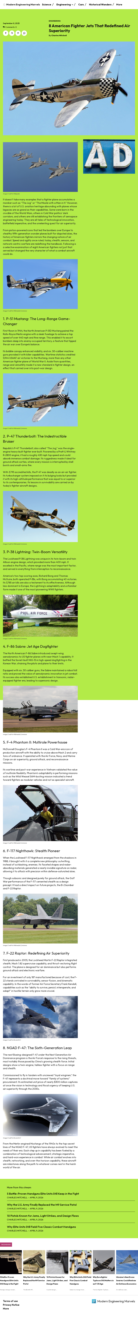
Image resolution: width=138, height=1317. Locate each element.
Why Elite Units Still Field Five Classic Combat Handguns (41, 1226)
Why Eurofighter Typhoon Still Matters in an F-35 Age (103, 1280)
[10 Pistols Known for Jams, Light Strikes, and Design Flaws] (57, 1262)
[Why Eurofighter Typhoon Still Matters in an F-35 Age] (104, 1262)
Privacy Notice (11, 1304)
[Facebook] (5, 33)
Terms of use (10, 1301)
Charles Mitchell (59, 35)
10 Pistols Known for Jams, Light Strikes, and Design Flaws (43, 1215)
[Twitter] (12, 33)
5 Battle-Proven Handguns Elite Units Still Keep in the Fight (43, 1193)
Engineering (55, 21)
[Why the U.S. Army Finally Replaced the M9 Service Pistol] (34, 1262)
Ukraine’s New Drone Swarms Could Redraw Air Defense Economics (126, 1280)
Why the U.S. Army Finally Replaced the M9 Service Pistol (42, 1204)
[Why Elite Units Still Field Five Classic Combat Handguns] (81, 1262)
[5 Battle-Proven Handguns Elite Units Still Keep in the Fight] (11, 1262)
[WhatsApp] (24, 33)
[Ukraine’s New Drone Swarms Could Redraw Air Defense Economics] (127, 1262)
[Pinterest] (18, 33)
